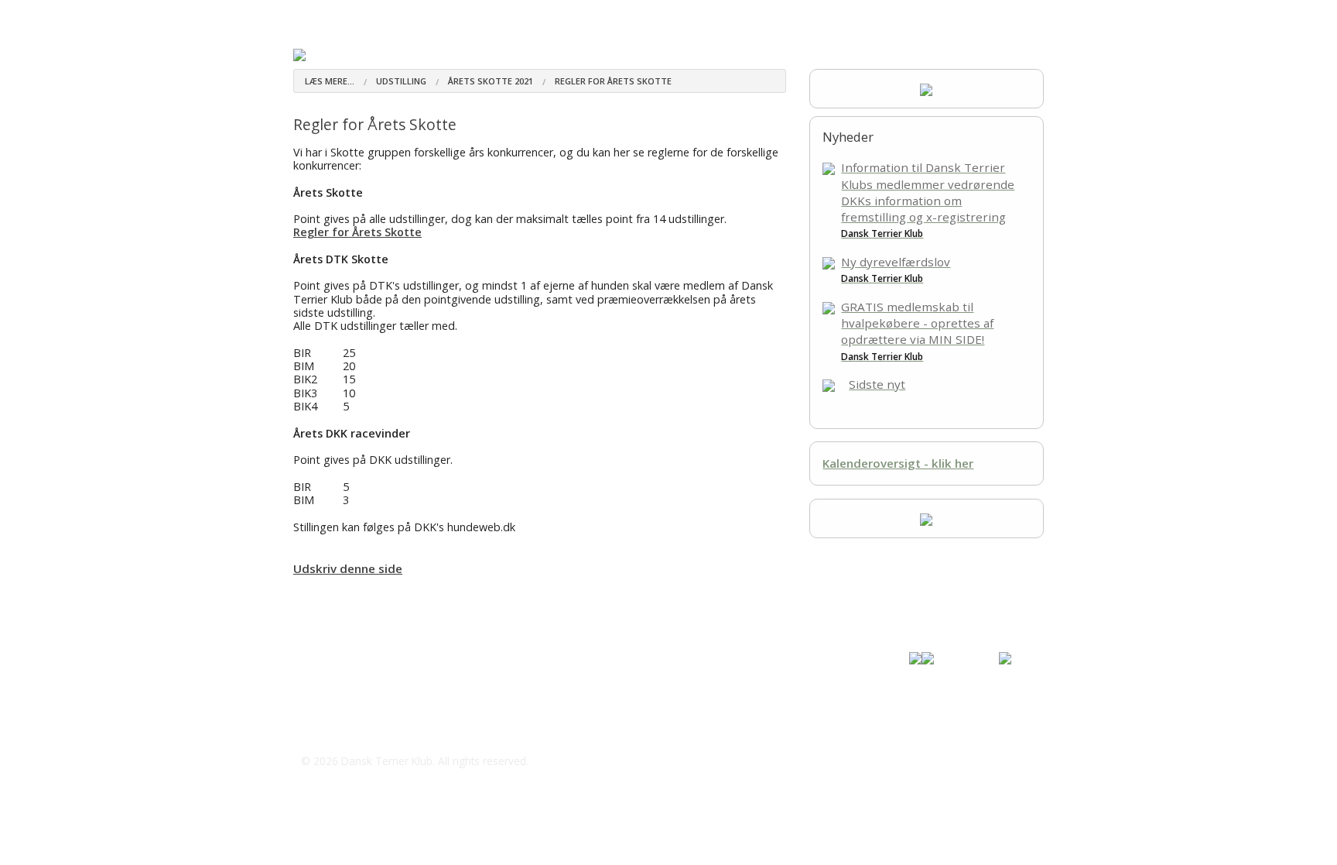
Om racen (368, 15)
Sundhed (568, 15)
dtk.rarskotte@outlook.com (394, 730)
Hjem (306, 15)
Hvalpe (511, 15)
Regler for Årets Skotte (613, 81)
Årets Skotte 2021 (490, 81)
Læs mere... (329, 81)
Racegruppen (642, 15)
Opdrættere (441, 15)
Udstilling (721, 15)
